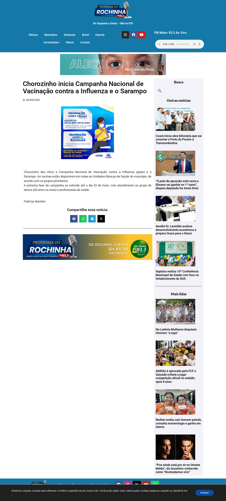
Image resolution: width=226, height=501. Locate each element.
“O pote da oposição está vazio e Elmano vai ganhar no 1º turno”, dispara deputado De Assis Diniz (177, 184)
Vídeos (70, 42)
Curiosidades (51, 42)
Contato (85, 42)
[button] (74, 218)
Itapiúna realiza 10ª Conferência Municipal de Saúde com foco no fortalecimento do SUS (177, 275)
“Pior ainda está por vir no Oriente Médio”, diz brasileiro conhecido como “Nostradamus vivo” (178, 468)
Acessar (204, 492)
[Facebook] (133, 34)
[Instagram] (125, 34)
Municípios (50, 34)
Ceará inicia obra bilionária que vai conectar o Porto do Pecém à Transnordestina (179, 139)
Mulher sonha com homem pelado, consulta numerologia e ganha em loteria (179, 423)
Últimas (33, 34)
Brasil (85, 34)
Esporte (100, 34)
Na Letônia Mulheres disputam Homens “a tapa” (176, 331)
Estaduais (69, 34)
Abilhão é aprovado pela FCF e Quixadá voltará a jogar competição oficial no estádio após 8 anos (176, 376)
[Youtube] (141, 34)
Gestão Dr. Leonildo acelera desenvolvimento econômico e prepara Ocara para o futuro (176, 229)
